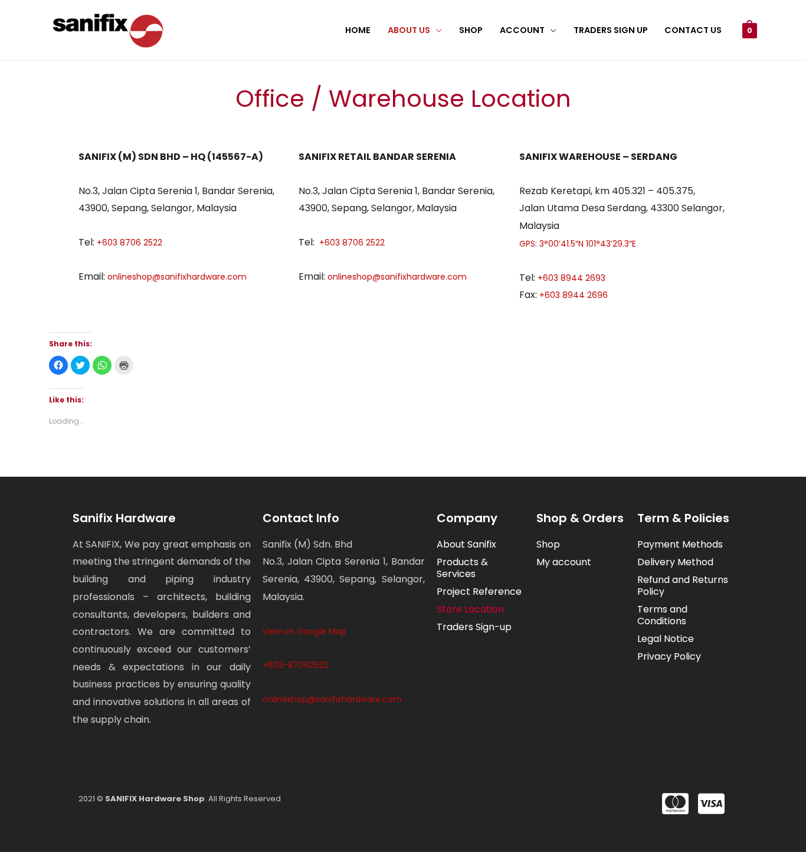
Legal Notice (665, 638)
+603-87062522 (295, 665)
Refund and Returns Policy (682, 585)
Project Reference (479, 591)
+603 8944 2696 (572, 295)
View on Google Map (304, 631)
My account (563, 562)
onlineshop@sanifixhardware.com (177, 277)
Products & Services (462, 568)
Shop (471, 30)
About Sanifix (466, 544)
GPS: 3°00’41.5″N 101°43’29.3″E (577, 244)
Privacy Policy (669, 656)
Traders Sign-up (474, 627)
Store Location (470, 609)
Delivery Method (675, 562)
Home (358, 30)
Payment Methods (680, 544)
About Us (409, 30)
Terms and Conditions (662, 615)
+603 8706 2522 (128, 242)
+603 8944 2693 (571, 278)
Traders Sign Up (611, 30)
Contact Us (693, 30)
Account (522, 30)
